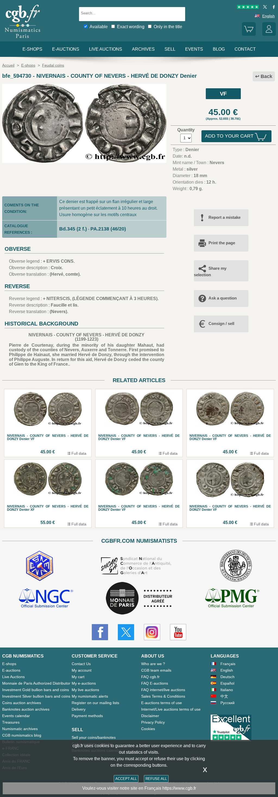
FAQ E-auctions (154, 683)
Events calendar (16, 716)
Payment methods (87, 716)
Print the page (221, 242)
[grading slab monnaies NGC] (46, 598)
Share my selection (210, 271)
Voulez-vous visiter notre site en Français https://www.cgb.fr (139, 788)
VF (223, 93)
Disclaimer (150, 716)
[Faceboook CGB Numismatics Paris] (100, 632)
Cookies (148, 729)
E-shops (32, 49)
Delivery (79, 709)
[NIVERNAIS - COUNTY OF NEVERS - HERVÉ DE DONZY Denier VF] (84, 161)
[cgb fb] (272, 7)
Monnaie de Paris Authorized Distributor (36, 683)
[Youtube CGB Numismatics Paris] (178, 632)
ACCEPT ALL (126, 779)
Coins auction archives (21, 703)
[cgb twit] (264, 7)
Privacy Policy (153, 722)
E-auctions (65, 49)
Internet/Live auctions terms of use (171, 709)
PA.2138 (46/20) (108, 229)
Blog (219, 49)
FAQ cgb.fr (150, 677)
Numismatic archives (20, 729)
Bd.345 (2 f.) (73, 229)
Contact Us (81, 664)
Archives (143, 49)
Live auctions (105, 49)
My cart (78, 677)
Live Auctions (13, 677)
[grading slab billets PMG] (232, 598)
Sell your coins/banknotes (94, 737)
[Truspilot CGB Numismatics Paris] (248, 7)
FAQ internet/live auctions (163, 690)
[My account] (269, 34)
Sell (170, 49)
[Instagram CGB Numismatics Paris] (152, 632)
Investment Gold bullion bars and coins (35, 690)
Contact (245, 49)
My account (81, 670)
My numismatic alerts (90, 696)
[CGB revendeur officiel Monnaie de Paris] (139, 598)
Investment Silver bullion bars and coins (36, 696)
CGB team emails (156, 670)
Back (266, 76)
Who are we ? (153, 664)
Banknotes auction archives (25, 709)
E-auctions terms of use (161, 703)
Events (194, 49)
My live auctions (85, 690)
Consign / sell (221, 323)
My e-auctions (84, 683)
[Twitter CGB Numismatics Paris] (126, 632)
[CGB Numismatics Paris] (22, 39)
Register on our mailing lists (95, 703)
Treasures (11, 722)
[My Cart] (248, 34)
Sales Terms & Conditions (163, 696)
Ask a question (222, 298)
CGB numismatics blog (21, 735)
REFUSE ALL (156, 779)
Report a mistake (224, 217)
